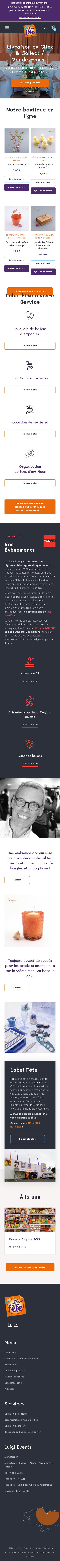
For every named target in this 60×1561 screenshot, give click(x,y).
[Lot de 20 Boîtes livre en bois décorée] (43, 218)
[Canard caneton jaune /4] (43, 140)
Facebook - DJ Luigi (15, 1478)
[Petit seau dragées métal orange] (17, 218)
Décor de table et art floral (16, 158)
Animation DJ (12, 1457)
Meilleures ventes (14, 1376)
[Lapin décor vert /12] (17, 140)
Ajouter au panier (17, 187)
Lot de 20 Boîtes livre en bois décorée (43, 245)
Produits (9, 1389)
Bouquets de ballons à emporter (23, 1432)
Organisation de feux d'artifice (21, 1420)
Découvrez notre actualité (30, 1267)
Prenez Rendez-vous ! (30, 17)
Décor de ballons (14, 1473)
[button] (30, 346)
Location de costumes (17, 1414)
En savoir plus (18, 1247)
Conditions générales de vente (21, 1358)
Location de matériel (16, 1426)
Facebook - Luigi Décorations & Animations (28, 1485)
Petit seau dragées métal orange (17, 244)
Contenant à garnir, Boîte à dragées (17, 236)
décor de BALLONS (45, 628)
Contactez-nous (13, 1383)
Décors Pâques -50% (25, 1239)
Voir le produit (16, 179)
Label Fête (10, 1352)
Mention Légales (19, 1552)
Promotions (11, 1364)
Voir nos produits (30, 82)
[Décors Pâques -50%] (30, 1220)
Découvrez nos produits (30, 291)
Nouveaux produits (15, 1370)
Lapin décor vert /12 (17, 164)
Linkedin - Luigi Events (17, 1491)
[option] (30, 65)
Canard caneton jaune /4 (43, 166)
